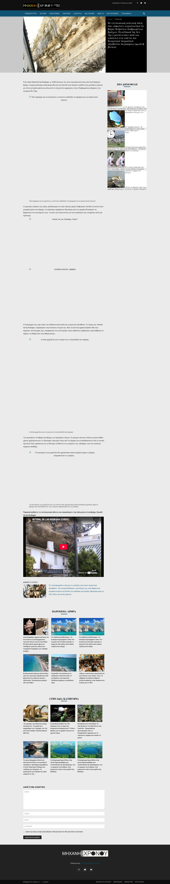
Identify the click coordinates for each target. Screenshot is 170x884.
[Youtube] (145, 3)
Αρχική (110, 19)
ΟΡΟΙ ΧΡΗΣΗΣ (139, 882)
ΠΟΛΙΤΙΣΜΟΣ (54, 13)
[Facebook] (137, 3)
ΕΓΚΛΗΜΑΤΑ (126, 13)
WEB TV (100, 13)
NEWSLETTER (128, 882)
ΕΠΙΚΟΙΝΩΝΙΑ (117, 882)
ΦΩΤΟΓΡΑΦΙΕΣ (112, 13)
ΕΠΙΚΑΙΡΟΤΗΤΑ (31, 13)
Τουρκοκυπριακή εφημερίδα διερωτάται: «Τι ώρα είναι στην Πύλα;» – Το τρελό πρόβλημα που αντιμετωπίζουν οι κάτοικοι (126, 149)
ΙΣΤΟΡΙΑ (43, 13)
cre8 (41, 882)
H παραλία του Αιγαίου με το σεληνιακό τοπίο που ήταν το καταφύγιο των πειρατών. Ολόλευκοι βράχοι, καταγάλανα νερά (62, 678)
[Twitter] (141, 3)
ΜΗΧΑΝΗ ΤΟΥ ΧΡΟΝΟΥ (103, 882)
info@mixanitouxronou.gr (89, 863)
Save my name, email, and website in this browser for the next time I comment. (54, 832)
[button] (144, 14)
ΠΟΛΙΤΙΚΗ (66, 13)
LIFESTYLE (78, 13)
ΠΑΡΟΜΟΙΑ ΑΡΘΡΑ (64, 611)
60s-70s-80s (89, 13)
